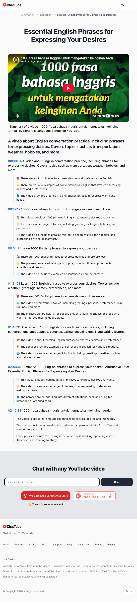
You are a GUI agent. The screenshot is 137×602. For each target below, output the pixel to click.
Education (45, 14)
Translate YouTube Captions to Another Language (30, 576)
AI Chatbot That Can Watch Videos (108, 571)
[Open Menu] (133, 5)
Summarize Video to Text (66, 566)
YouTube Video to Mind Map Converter (66, 571)
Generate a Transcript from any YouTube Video (108, 566)
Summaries (27, 14)
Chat (116, 482)
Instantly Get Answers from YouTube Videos (26, 566)
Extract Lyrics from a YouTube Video (22, 571)
